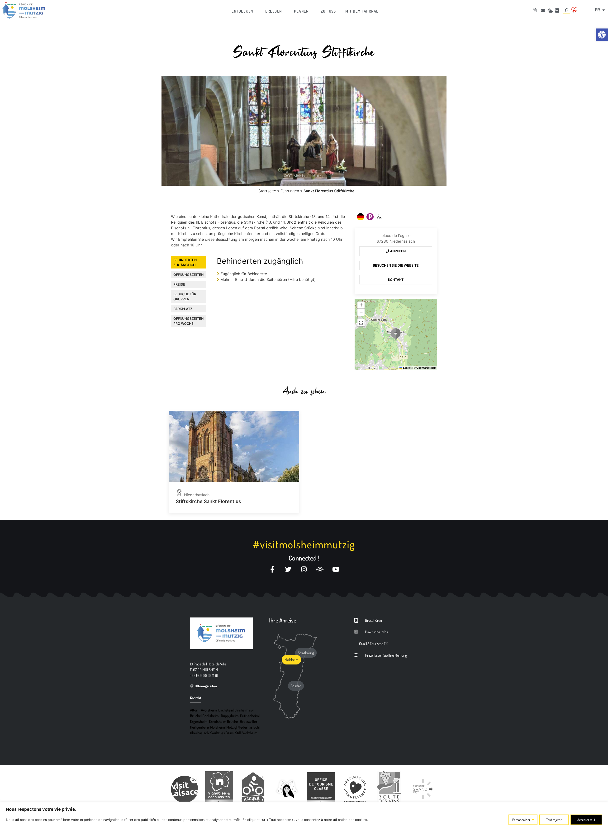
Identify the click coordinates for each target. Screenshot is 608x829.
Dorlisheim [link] (210, 715)
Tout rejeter (554, 820)
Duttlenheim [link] (249, 715)
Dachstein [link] (225, 710)
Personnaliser (521, 820)
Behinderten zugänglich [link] (185, 262)
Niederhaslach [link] (248, 727)
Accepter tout (586, 820)
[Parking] (370, 216)
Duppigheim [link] (230, 715)
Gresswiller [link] (248, 721)
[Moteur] (379, 216)
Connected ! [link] (304, 558)
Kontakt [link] (396, 280)
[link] (602, 34)
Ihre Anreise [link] (282, 620)
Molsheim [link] (217, 727)
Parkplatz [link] (182, 309)
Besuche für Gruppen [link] (184, 296)
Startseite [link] (267, 190)
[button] (396, 334)
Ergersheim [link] (199, 721)
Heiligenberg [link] (199, 727)
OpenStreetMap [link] (426, 367)
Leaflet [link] (407, 367)
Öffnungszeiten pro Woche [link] (188, 320)
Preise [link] (179, 284)
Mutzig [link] (231, 727)
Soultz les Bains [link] (222, 732)
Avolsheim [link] (209, 710)
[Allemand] (360, 216)
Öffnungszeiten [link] (188, 275)
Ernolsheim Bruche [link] (223, 721)
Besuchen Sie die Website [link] (396, 265)
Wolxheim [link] (249, 732)
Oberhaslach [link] (199, 732)
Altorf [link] (194, 710)
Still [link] (238, 732)
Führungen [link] (289, 190)
